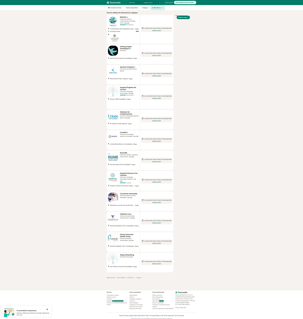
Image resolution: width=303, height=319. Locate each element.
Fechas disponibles (132, 8)
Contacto (109, 299)
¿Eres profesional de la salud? (184, 2)
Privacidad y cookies (113, 295)
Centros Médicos (121, 277)
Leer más (19, 315)
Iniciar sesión (169, 2)
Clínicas (132, 297)
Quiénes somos (111, 297)
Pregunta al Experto (135, 299)
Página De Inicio (111, 277)
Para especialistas (157, 297)
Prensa (109, 305)
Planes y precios (157, 295)
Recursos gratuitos (158, 303)
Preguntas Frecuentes (136, 305)
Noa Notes (157, 301)
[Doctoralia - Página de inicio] (116, 2)
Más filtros (158, 8)
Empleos (115, 301)
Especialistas (133, 295)
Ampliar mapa (182, 17)
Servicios (132, 301)
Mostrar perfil (156, 30)
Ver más (126, 23)
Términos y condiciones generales (117, 303)
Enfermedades (134, 303)
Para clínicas (156, 299)
